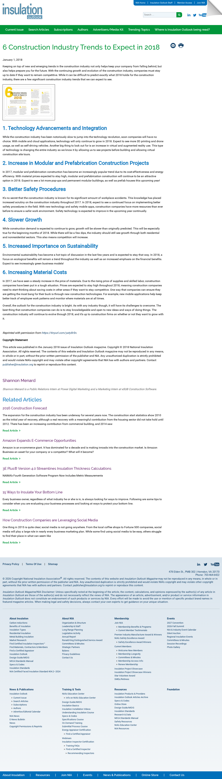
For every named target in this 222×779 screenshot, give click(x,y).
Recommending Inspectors (81, 753)
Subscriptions (63, 29)
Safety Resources (123, 721)
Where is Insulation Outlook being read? (182, 29)
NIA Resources (121, 728)
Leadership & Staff (71, 626)
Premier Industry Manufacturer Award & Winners (138, 634)
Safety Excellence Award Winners (134, 642)
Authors (83, 29)
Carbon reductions (18, 622)
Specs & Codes (17, 664)
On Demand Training (72, 723)
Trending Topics (139, 29)
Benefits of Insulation (20, 626)
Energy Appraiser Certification (76, 730)
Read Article (10, 430)
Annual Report (69, 636)
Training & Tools (71, 689)
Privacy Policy (11, 564)
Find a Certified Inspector (78, 749)
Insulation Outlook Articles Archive (131, 697)
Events (171, 618)
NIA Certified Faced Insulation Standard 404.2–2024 (35, 671)
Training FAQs (73, 745)
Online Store (120, 704)
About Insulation (19, 618)
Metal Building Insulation (22, 636)
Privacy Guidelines (71, 654)
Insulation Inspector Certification (78, 741)
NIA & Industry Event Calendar (181, 629)
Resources (120, 689)
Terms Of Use (33, 564)
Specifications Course (73, 719)
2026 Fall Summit (175, 626)
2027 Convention (175, 622)
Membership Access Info (130, 661)
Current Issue (14, 29)
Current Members (122, 646)
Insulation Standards (20, 668)
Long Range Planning (72, 629)
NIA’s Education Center (73, 693)
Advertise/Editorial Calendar (26, 711)
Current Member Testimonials (132, 630)
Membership (121, 618)
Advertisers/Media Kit (108, 29)
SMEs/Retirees (121, 679)
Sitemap (53, 564)
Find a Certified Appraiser (22, 650)
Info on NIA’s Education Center (81, 697)
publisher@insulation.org (18, 364)
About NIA (68, 618)
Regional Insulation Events (180, 636)
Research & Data (122, 714)
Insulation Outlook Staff (161, 3)
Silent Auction (174, 633)
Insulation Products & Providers (129, 693)
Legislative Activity (71, 633)
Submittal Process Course (75, 726)
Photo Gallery (173, 647)
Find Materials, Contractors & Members (29, 647)
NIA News (14, 716)
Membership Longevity (129, 654)
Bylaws (65, 650)
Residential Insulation (20, 633)
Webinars (66, 738)
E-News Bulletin (17, 719)
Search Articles (38, 29)
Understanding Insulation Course (78, 712)
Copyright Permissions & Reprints (26, 726)
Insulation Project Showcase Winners (132, 672)
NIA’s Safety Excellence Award (129, 638)
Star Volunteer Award (124, 675)
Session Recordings (177, 643)
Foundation (173, 689)
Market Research (18, 640)
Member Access (184, 3)
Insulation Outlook (18, 654)
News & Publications (22, 689)
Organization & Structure (74, 622)
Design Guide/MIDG (19, 657)
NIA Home (140, 3)
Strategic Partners (71, 647)
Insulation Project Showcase (128, 668)
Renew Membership (128, 664)
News (12, 723)
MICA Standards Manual (21, 661)
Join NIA (201, 3)
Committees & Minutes (73, 643)
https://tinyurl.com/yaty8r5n (59, 332)
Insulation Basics (70, 705)
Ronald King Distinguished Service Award (82, 640)
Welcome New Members (130, 650)
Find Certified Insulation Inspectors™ (27, 643)
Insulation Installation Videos (76, 709)
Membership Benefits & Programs (134, 626)
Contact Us (67, 657)
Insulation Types (18, 629)
